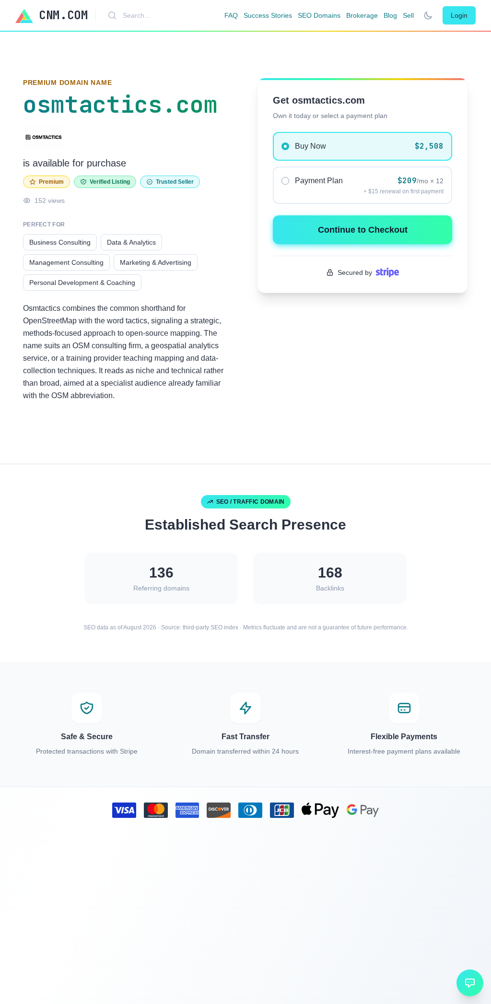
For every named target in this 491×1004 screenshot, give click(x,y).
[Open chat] (469, 982)
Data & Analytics (131, 242)
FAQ (231, 15)
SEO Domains (319, 15)
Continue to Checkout (363, 230)
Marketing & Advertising (155, 262)
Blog (390, 15)
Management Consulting (66, 262)
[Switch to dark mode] (428, 15)
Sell (408, 15)
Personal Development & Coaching (82, 282)
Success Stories (268, 15)
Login (459, 15)
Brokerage (362, 15)
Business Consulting (60, 242)
